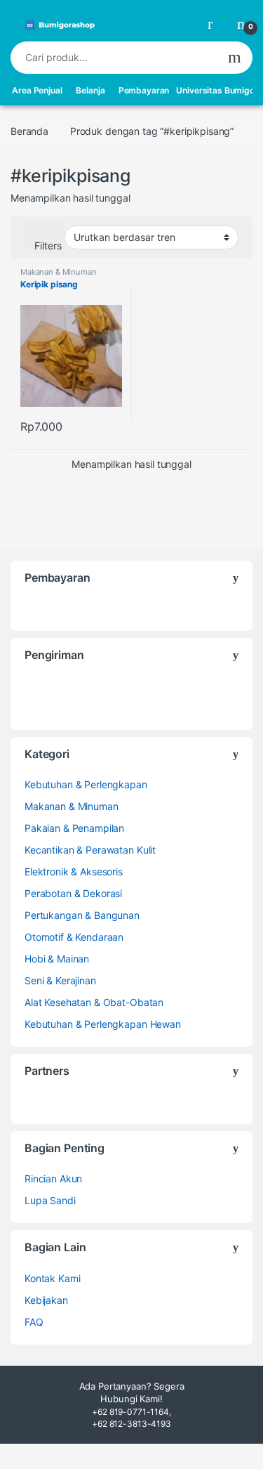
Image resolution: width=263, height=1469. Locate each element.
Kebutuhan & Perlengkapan (86, 784)
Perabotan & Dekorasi (73, 893)
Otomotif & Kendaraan (74, 937)
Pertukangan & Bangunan (82, 915)
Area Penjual (37, 90)
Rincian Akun (53, 1178)
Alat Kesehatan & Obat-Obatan (94, 1002)
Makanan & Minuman (58, 272)
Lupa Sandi (50, 1200)
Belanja (90, 90)
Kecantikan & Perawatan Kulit (90, 850)
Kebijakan (46, 1300)
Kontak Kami (52, 1278)
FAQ (34, 1322)
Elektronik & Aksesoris (74, 871)
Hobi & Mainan (57, 959)
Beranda (29, 131)
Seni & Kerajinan (60, 980)
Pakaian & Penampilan (74, 828)
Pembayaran (144, 90)
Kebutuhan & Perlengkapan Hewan (103, 1024)
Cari (234, 57)
